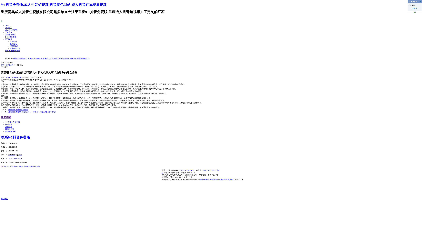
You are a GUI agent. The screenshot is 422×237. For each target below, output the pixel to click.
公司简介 (8, 28)
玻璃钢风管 (14, 46)
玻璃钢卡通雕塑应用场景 (18, 110)
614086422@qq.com (187, 170)
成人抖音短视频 (11, 30)
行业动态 (13, 41)
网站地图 (4, 199)
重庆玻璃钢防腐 (83, 58)
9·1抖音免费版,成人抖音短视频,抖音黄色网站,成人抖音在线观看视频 (54, 5)
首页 (7, 25)
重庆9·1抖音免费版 (35, 58)
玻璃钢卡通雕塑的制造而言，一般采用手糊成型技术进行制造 (32, 112)
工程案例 (8, 32)
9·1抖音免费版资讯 (12, 122)
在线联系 (414, 8)
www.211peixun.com (13, 77)
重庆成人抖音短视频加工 (225, 179)
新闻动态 (8, 39)
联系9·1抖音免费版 (12, 51)
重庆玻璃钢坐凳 (70, 58)
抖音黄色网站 (10, 35)
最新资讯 (13, 44)
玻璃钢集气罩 (15, 48)
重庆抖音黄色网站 (20, 58)
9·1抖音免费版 (10, 37)
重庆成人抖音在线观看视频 (53, 58)
